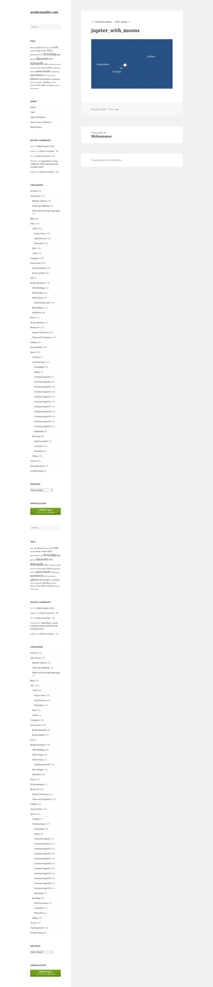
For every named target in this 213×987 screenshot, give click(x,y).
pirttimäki (44, 79)
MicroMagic (41, 68)
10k (31, 47)
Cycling (35, 357)
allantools (41, 47)
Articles (33, 191)
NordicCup (56, 68)
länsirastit (33, 68)
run (31, 82)
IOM (50, 58)
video (43, 85)
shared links (36, 347)
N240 (49, 67)
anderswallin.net (44, 12)
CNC (56, 47)
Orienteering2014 (42, 391)
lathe (46, 64)
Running (36, 436)
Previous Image (103, 22)
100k (34, 48)
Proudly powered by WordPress (106, 160)
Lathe (35, 253)
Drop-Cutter (40, 233)
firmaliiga (50, 54)
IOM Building (38, 288)
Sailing (33, 342)
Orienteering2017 (42, 406)
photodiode (52, 75)
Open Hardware (38, 117)
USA (38, 85)
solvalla (45, 82)
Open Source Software (40, 122)
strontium (53, 82)
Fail (32, 278)
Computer (35, 258)
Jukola (37, 372)
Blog (47, 48)
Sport (32, 352)
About (33, 107)
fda (42, 55)
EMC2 (50, 50)
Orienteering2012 (42, 382)
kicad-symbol (38, 273)
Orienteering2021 (42, 426)
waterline (57, 85)
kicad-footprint (39, 268)
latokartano (52, 64)
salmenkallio (38, 82)
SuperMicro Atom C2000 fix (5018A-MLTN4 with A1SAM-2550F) (44, 164)
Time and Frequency (42, 337)
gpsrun (33, 59)
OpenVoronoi (40, 238)
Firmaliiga (39, 367)
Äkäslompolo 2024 (45, 146)
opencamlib (42, 71)
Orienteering (38, 362)
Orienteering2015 (42, 396)
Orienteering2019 (42, 416)
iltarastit (42, 58)
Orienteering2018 (42, 411)
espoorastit (34, 55)
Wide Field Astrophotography (46, 210)
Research (34, 327)
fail (39, 55)
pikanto (34, 78)
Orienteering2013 (42, 386)
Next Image (121, 22)
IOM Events (37, 297)
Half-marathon (41, 441)
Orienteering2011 (42, 377)
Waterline (39, 243)
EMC (34, 248)
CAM (51, 47)
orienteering (55, 72)
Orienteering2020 (42, 421)
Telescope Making (40, 205)
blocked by (45, 511)
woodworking (36, 471)
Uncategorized (37, 466)
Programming (36, 322)
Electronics (35, 263)
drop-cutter (41, 50)
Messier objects (39, 201)
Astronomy (35, 196)
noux (32, 71)
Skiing (35, 456)
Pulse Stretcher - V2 (49, 151)
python (56, 79)
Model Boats (36, 127)
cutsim (32, 51)
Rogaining (39, 431)
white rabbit (34, 88)
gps (59, 54)
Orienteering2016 (42, 401)
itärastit (36, 63)
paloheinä (36, 75)
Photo (45, 75)
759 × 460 (114, 109)
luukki (58, 64)
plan (51, 79)
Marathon (39, 451)
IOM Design (37, 293)
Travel (33, 85)
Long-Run (38, 446)
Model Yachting (37, 283)
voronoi (49, 85)
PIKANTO (36, 312)
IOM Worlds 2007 (42, 302)
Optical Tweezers (40, 332)
